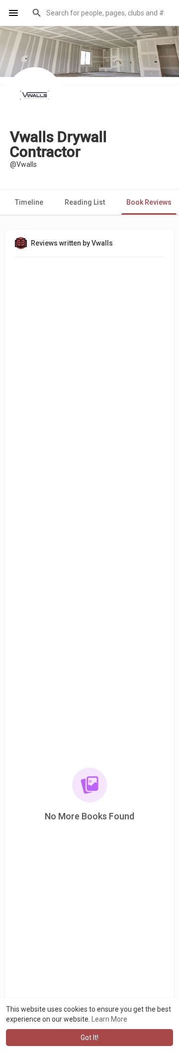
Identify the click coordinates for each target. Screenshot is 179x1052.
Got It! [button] (89, 1038)
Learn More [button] (109, 1019)
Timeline (29, 202)
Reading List (85, 202)
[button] (99, 13)
